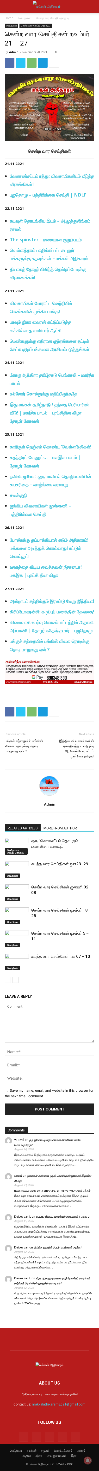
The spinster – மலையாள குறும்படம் (46, 239)
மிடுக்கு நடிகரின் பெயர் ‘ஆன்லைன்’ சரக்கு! (57, 1247)
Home (9, 18)
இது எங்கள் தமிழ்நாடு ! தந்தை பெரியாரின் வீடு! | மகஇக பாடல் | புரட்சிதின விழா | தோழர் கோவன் (49, 412)
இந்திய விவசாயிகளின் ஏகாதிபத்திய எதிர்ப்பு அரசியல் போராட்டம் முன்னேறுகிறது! (76, 748)
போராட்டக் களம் (63, 1451)
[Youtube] (75, 1437)
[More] (54, 63)
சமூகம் (45, 1451)
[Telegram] (43, 63)
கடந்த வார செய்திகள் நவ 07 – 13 (60, 956)
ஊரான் (18, 1175)
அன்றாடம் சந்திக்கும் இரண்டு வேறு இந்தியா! (52, 601)
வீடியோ (27, 1456)
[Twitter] (20, 63)
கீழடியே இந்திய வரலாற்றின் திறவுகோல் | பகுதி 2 (62, 1216)
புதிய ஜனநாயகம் (56, 1456)
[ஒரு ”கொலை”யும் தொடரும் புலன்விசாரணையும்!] (17, 846)
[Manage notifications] (88, 1460)
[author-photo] (49, 797)
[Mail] (36, 1437)
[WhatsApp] (32, 63)
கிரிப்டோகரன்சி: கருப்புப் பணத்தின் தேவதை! (52, 612)
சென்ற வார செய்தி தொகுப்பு (52, 18)
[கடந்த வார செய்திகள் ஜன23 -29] (17, 869)
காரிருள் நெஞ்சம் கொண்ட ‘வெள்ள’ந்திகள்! (50, 447)
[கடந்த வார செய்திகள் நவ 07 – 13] (17, 962)
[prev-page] (8, 980)
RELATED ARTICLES (23, 828)
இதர (73, 1456)
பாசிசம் (81, 1451)
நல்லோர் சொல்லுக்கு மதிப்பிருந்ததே (43, 394)
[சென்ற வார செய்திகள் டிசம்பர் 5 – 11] (17, 939)
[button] (8, 6)
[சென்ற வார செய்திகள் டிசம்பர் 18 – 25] (17, 915)
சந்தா (39, 1456)
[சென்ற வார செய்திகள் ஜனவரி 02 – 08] (17, 892)
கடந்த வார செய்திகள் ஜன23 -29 (59, 863)
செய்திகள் (25, 18)
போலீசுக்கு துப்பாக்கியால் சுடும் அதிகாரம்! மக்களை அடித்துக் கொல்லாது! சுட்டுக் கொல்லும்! (49, 548)
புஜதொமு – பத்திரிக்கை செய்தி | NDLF (48, 195)
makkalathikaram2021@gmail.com (59, 1404)
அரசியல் (32, 1451)
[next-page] (15, 980)
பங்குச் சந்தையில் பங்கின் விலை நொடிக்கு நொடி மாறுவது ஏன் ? (24, 746)
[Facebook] (9, 63)
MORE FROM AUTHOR (60, 828)
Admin (14, 52)
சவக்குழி (18, 495)
